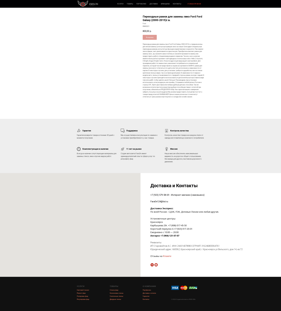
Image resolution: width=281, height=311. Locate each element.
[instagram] (156, 264)
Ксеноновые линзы (116, 293)
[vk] (152, 264)
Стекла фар (114, 290)
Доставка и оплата (149, 293)
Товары (130, 4)
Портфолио (141, 4)
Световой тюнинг (83, 290)
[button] (194, 4)
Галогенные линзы (116, 296)
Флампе (167, 256)
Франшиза (165, 4)
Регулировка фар (83, 299)
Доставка (154, 4)
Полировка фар (82, 296)
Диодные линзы (115, 299)
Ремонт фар (81, 293)
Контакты (177, 4)
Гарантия (146, 296)
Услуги (120, 4)
